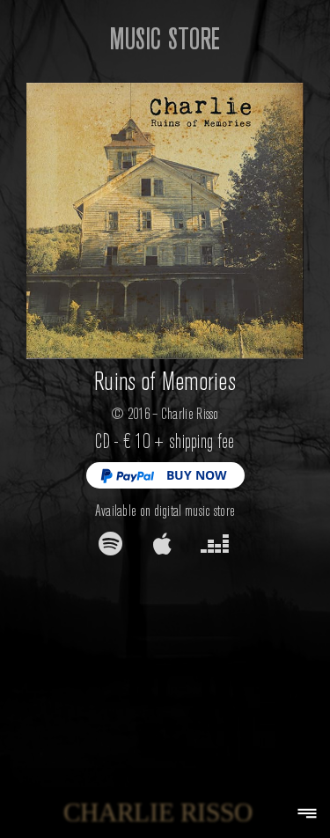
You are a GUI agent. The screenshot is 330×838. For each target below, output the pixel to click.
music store (165, 38)
